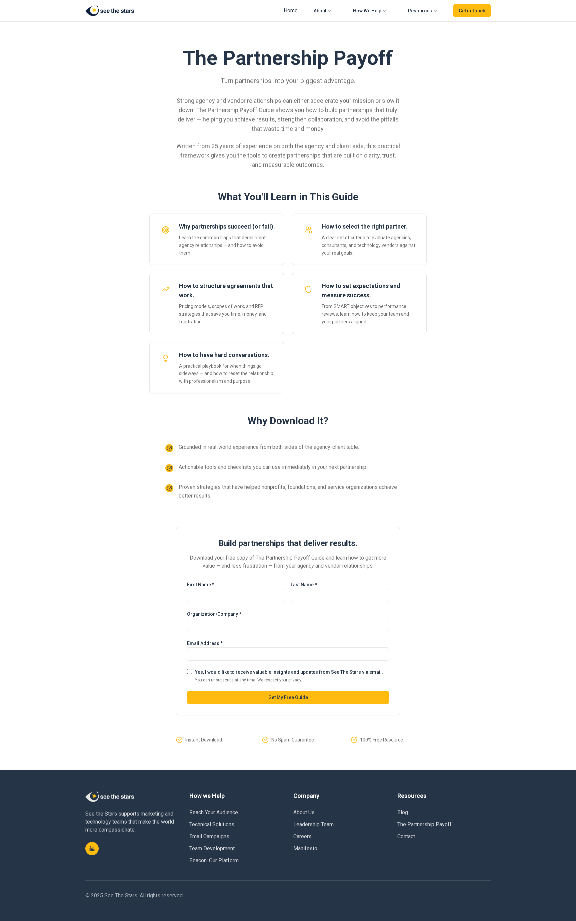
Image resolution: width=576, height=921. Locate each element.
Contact (406, 836)
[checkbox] (189, 671)
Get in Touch (472, 10)
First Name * (200, 584)
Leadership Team (313, 824)
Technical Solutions (211, 824)
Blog (402, 812)
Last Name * (304, 584)
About (320, 10)
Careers (302, 836)
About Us (304, 812)
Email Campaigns (209, 836)
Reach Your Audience (213, 812)
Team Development (212, 848)
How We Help (367, 10)
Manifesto (305, 848)
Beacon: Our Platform (214, 860)
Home (291, 10)
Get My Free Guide (288, 697)
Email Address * (205, 643)
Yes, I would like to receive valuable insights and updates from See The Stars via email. (289, 672)
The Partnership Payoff (424, 824)
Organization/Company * (214, 614)
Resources (420, 10)
